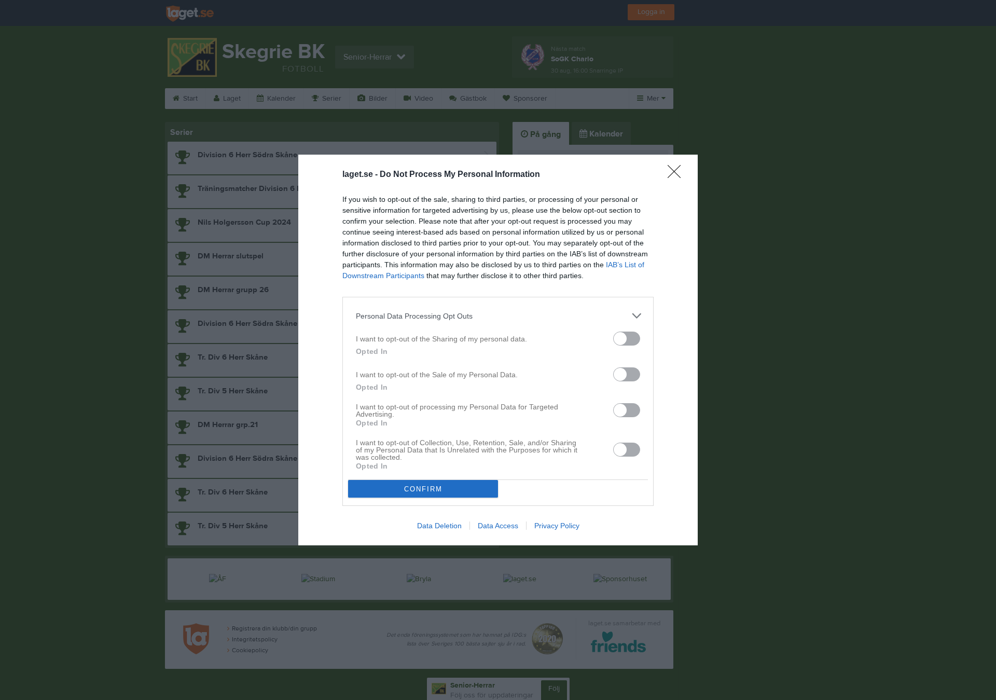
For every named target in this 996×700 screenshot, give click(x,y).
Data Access (498, 525)
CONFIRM (423, 489)
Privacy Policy (556, 525)
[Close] (677, 175)
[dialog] (498, 350)
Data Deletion (439, 525)
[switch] (626, 339)
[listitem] (498, 315)
